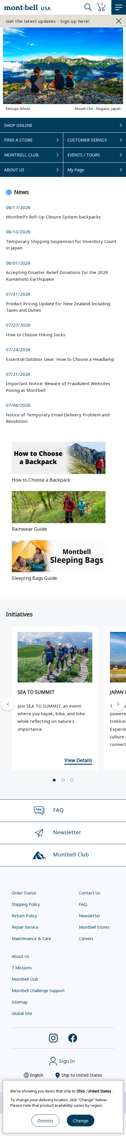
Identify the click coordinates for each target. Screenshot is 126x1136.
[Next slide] (118, 704)
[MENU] (118, 7)
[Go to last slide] (7, 704)
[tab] (54, 780)
